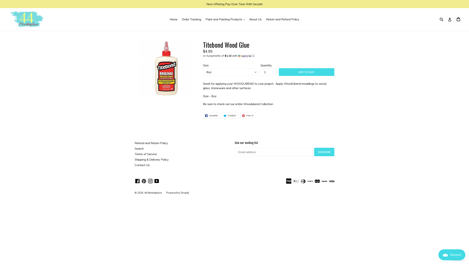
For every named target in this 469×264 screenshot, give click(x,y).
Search (139, 148)
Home (174, 19)
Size (206, 65)
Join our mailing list (246, 142)
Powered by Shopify (177, 192)
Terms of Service (146, 154)
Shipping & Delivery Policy (152, 159)
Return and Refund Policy (282, 19)
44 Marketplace (153, 192)
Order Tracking (191, 19)
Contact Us (142, 165)
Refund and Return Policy (151, 143)
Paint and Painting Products (226, 19)
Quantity (266, 65)
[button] (268, 56)
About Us (255, 19)
